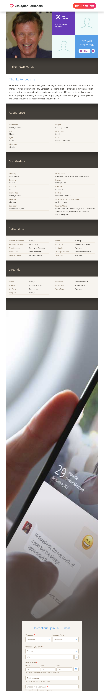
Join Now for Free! (84, 5)
